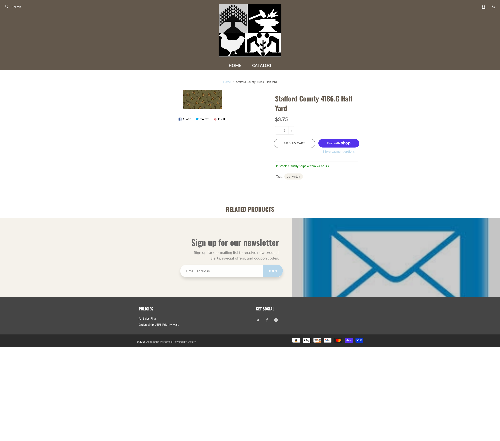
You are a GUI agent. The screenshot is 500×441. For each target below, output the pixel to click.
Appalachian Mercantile (159, 341)
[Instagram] (275, 320)
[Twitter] (257, 320)
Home (235, 65)
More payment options (339, 151)
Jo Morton (293, 176)
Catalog (261, 65)
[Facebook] (266, 320)
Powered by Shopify (185, 341)
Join (273, 271)
